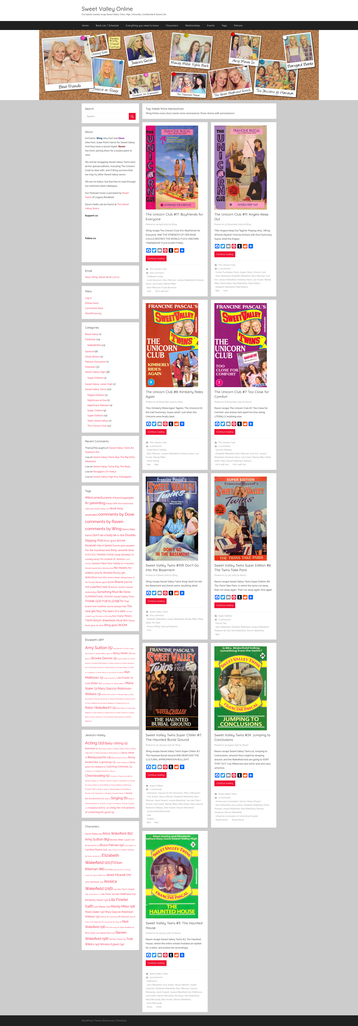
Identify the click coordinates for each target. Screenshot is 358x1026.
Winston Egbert (112, 944)
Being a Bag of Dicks (123, 749)
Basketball (91, 748)
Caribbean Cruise (155, 276)
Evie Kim (254, 453)
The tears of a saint (113, 611)
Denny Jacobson (94, 856)
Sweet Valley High (95, 371)
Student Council (107, 803)
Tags (224, 25)
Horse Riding (153, 461)
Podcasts (90, 366)
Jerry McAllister (94, 882)
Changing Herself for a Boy (104, 771)
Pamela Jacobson (102, 699)
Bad (217, 290)
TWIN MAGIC (93, 620)
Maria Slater (226, 283)
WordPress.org (93, 313)
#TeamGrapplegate (123, 497)
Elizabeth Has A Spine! (98, 545)
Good (149, 1007)
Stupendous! (221, 819)
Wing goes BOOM (115, 625)
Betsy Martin (122, 653)
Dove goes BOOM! (114, 540)
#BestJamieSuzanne (98, 497)
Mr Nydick (96, 922)
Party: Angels (240, 272)
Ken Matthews (195, 992)
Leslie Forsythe (110, 678)
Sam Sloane (99, 713)
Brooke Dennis (103, 658)
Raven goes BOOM (105, 582)
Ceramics (89, 771)
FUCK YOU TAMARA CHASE (99, 554)
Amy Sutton (152, 796)
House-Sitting (153, 626)
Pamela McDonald (117, 699)
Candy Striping (122, 762)
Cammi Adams (123, 659)
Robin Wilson (122, 708)
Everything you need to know (142, 25)
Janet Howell (161, 800)
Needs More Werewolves (102, 568)
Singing (150, 818)
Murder (88, 793)
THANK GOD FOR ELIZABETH (104, 601)
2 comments (224, 446)
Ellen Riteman (169, 280)
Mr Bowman (125, 917)
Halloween (152, 793)
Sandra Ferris (110, 713)
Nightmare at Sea (97, 400)
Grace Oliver (102, 672)
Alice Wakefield (222, 276)
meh (149, 291)
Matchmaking (115, 789)
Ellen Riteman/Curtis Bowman (161, 287)
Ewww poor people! (123, 545)
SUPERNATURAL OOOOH (99, 596)
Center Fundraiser (224, 272)
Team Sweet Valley (97, 420)
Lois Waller (93, 683)
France (102, 781)
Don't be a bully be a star (108, 535)
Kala (149, 815)
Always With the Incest (117, 503)
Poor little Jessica (106, 577)
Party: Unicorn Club (256, 272)
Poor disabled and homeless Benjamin (101, 703)
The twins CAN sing (103, 616)
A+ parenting (95, 503)
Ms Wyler (179, 995)
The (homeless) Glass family (114, 717)
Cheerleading (97, 775)
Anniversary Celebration (227, 801)
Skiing (131, 799)
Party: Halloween (192, 793)
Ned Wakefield (240, 283)
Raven (248, 402)
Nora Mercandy (153, 999)
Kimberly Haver (244, 279)
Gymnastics (124, 781)
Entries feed (91, 303)
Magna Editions (95, 395)
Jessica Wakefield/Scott (158, 811)
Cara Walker (130, 845)
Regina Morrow (122, 703)
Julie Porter (107, 894)
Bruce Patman (166, 796)
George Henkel (123, 667)
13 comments (156, 977)
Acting (94, 742)
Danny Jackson (115, 663)
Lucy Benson (107, 683)
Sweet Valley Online (107, 8)
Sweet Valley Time (124, 596)
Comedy (114, 776)
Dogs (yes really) (125, 776)
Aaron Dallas (93, 833)
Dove (88, 277)
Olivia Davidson (127, 927)
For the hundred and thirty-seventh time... (110, 550)
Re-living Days (99, 793)
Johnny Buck (94, 894)
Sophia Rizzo (107, 933)
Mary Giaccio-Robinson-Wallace (236, 461)
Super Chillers (156, 785)
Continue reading (156, 258)
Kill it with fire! (162, 291)
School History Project (250, 801)
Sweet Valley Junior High (98, 384)
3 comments (224, 797)
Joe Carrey (113, 672)
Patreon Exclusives (95, 361)
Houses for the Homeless (170, 793)
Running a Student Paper (115, 793)
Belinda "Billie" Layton (104, 653)
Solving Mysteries (169, 626)
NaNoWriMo (94, 345)
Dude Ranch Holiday (157, 450)
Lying (106, 789)
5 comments (224, 268)
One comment (157, 273)
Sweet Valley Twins (159, 612)
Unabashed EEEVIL (98, 808)
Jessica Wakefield (185, 280)
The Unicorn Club (158, 269)
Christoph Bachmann (100, 663)
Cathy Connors (114, 850)
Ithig (100, 789)
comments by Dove (116, 514)
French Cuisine (113, 781)
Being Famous (115, 753)
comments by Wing (103, 528)
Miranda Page (123, 694)
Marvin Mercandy (165, 995)
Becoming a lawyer (106, 749)
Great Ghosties (122, 554)
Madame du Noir (222, 630)
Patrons (238, 25)
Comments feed (94, 308)
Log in (88, 298)
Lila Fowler (157, 283)
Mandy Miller (170, 283)
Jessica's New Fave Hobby (106, 563)
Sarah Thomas (122, 713)
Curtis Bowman (154, 280)
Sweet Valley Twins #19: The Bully (111, 466)
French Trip (220, 623)
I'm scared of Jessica (112, 559)
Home (85, 25)
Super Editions (225, 616)
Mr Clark (156, 622)
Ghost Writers (92, 356)
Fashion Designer (92, 781)
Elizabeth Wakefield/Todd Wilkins (231, 287)
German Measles (223, 450)
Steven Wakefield (255, 630)
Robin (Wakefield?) (100, 707)
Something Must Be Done (113, 592)
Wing (174, 224)
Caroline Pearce (96, 849)
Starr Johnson (97, 717)
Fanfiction (90, 339)
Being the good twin (119, 758)
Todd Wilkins (254, 283)
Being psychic (99, 757)
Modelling (126, 789)
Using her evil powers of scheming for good (236, 816)
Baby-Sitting (116, 743)
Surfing (117, 803)
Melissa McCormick (109, 694)
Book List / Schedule (107, 25)
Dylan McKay (110, 667)
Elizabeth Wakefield (240, 276)
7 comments (224, 619)
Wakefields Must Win (115, 620)
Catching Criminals (119, 766)
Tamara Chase (117, 939)
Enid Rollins (110, 870)
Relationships (192, 25)
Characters (172, 25)
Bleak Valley (91, 334)
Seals (107, 799)
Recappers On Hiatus (104, 471)
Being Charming (102, 753)
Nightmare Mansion (98, 405)
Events (211, 25)
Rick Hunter (170, 807)
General (89, 351)
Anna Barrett (118, 648)
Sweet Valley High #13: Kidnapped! (112, 476)
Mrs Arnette (107, 922)
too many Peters (122, 615)
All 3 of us (114, 277)
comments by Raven (104, 521)
